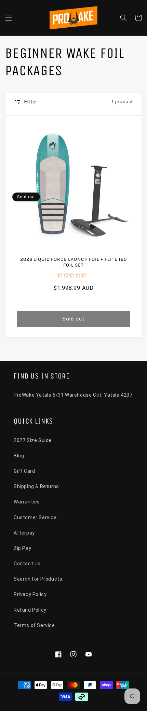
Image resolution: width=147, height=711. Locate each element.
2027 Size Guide (33, 440)
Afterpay (24, 533)
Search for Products (38, 579)
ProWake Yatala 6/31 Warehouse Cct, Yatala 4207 (73, 395)
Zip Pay (22, 548)
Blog (19, 455)
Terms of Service (34, 625)
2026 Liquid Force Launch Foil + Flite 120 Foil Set (73, 262)
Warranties (27, 501)
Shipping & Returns (36, 486)
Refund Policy (30, 610)
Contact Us (27, 563)
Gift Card (24, 471)
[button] (8, 17)
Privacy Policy (30, 594)
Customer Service (35, 517)
